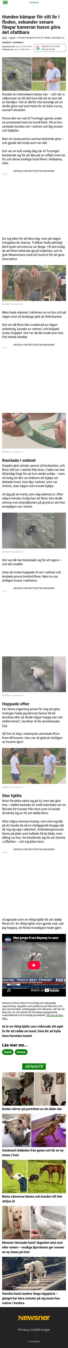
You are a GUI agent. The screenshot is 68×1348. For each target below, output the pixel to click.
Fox (4, 725)
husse (21, 1052)
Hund (12, 37)
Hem (4, 37)
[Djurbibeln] (34, 2)
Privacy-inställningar (34, 1330)
